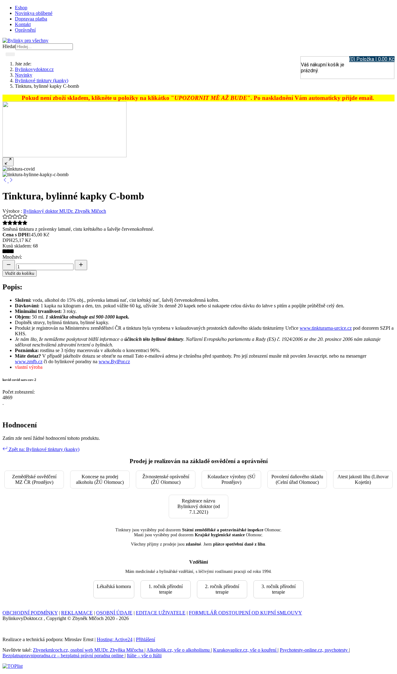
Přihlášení (145, 639)
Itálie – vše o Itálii (144, 655)
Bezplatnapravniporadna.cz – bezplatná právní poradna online (63, 655)
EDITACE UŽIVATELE (160, 612)
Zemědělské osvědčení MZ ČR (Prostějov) (34, 479)
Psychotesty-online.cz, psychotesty (314, 650)
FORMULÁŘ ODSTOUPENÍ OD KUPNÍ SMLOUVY (245, 612)
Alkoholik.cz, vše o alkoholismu (178, 650)
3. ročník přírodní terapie (278, 589)
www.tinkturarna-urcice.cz (326, 328)
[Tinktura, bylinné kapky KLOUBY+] (5, 180)
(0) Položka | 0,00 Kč (372, 59)
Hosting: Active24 (114, 639)
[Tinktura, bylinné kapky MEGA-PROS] (11, 180)
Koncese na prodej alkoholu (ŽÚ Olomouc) (100, 479)
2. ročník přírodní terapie (222, 589)
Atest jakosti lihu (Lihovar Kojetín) (363, 479)
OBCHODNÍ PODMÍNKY (30, 612)
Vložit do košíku (19, 273)
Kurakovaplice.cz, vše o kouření (245, 650)
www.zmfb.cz (28, 361)
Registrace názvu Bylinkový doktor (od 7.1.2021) (198, 506)
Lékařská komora (114, 586)
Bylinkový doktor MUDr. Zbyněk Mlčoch (64, 211)
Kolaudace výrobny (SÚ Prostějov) (231, 479)
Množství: (12, 257)
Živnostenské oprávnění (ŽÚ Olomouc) (165, 479)
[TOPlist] (12, 666)
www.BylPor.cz (114, 361)
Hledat (9, 46)
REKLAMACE (77, 612)
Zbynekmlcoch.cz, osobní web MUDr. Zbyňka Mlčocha (89, 650)
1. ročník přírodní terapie (166, 589)
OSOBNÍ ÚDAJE (114, 612)
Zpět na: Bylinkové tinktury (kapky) (43, 449)
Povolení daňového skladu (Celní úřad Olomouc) (297, 479)
